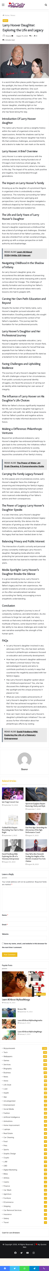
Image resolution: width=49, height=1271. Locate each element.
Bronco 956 (22, 1009)
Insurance (8, 1214)
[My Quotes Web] (16, 5)
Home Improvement (12, 1125)
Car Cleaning (9, 1137)
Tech (6, 1052)
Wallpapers (8, 1056)
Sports (6, 1150)
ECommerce (8, 1202)
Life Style (7, 1085)
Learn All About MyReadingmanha (30, 1020)
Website (5, 934)
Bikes (6, 1174)
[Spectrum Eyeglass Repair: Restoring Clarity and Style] (36, 794)
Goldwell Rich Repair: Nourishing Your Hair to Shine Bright (12, 829)
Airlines (6, 1178)
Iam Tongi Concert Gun (10, 802)
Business (7, 1073)
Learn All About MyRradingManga (30, 1031)
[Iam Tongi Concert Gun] (12, 793)
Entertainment (9, 1105)
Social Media (9, 1109)
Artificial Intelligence (12, 1117)
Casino (6, 1182)
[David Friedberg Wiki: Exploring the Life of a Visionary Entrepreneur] (12, 845)
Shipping (7, 1206)
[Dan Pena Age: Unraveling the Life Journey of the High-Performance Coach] (36, 819)
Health (6, 1093)
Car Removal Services (12, 1210)
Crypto (6, 1158)
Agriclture (7, 1194)
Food (5, 1141)
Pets (5, 1145)
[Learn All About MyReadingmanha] (9, 1024)
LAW (5, 1162)
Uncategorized (9, 1101)
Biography (8, 1069)
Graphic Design (10, 1154)
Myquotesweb (9, 1048)
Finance (7, 1186)
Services (7, 1064)
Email (5, 925)
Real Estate (8, 1133)
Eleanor (8, 36)
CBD (5, 1166)
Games (6, 1060)
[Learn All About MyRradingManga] (9, 1035)
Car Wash (7, 1190)
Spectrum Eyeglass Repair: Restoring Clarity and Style (35, 804)
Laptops (7, 1129)
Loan (6, 1089)
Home (6, 15)
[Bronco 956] (9, 1012)
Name (5, 915)
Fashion (7, 1113)
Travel (6, 1222)
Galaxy (6, 1218)
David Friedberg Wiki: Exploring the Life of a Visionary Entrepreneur (10, 856)
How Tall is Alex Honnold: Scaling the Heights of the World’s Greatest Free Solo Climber (36, 857)
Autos (6, 1081)
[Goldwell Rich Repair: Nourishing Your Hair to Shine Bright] (12, 819)
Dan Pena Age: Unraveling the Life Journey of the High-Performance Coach (36, 829)
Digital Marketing (10, 1170)
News (13, 15)
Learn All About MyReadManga (16, 999)
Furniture (7, 1198)
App (5, 1097)
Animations (8, 1121)
